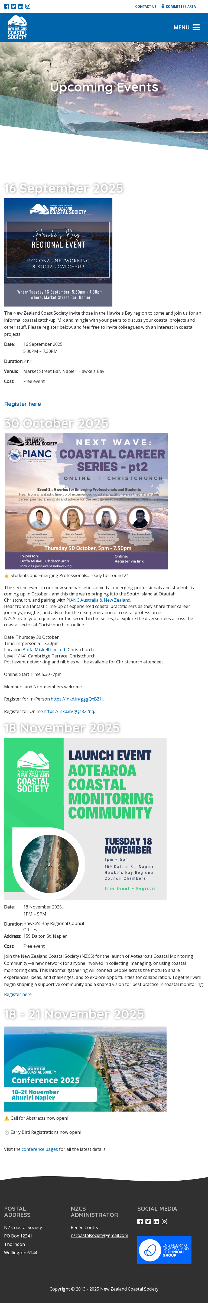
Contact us (146, 6)
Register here (23, 403)
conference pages (40, 1149)
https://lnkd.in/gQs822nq (69, 711)
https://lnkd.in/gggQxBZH (77, 699)
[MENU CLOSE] (196, 27)
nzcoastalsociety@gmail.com (99, 1235)
